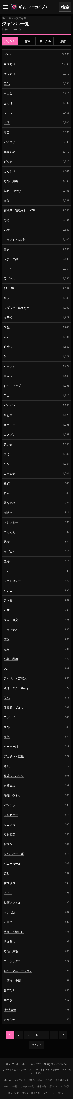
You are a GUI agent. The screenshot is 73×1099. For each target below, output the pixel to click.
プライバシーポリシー (54, 1093)
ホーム (7, 1079)
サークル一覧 (27, 1086)
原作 (63, 41)
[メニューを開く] (6, 7)
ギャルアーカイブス (33, 7)
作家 (27, 41)
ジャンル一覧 (10, 1086)
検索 (65, 6)
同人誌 (48, 1079)
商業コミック (62, 1079)
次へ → (36, 1044)
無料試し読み (35, 1079)
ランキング (20, 1079)
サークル (45, 41)
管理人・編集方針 (31, 1093)
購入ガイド (13, 1093)
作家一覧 (41, 1086)
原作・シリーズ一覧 (59, 1086)
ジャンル (9, 41)
